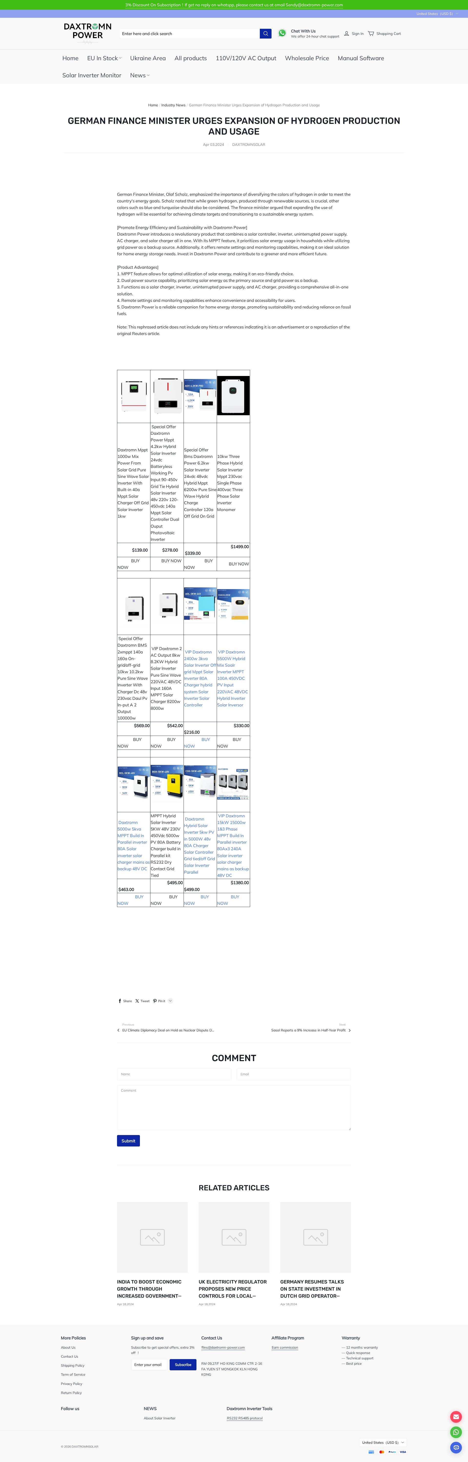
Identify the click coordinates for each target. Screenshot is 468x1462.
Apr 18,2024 (125, 1304)
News (138, 75)
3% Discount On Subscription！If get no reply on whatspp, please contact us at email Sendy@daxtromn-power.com (234, 4)
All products (191, 58)
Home (70, 58)
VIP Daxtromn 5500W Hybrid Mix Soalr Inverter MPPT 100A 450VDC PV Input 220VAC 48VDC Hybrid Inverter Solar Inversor (232, 678)
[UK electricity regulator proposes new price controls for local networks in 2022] (234, 1237)
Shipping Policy (72, 1365)
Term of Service (73, 1374)
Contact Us (69, 1356)
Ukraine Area (148, 58)
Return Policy (71, 1393)
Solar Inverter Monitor (91, 75)
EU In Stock (102, 58)
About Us (68, 1347)
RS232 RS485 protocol (245, 1418)
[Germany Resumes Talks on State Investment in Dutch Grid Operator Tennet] (315, 1237)
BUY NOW (239, 563)
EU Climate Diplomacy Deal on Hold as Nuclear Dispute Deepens (168, 1030)
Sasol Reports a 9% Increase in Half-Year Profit (308, 1030)
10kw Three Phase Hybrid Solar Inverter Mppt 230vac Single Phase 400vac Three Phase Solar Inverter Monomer (230, 483)
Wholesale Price (307, 58)
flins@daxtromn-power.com (223, 1347)
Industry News (173, 105)
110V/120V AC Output (246, 58)
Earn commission (285, 1347)
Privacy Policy (71, 1384)
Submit (128, 1140)
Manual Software (361, 58)
